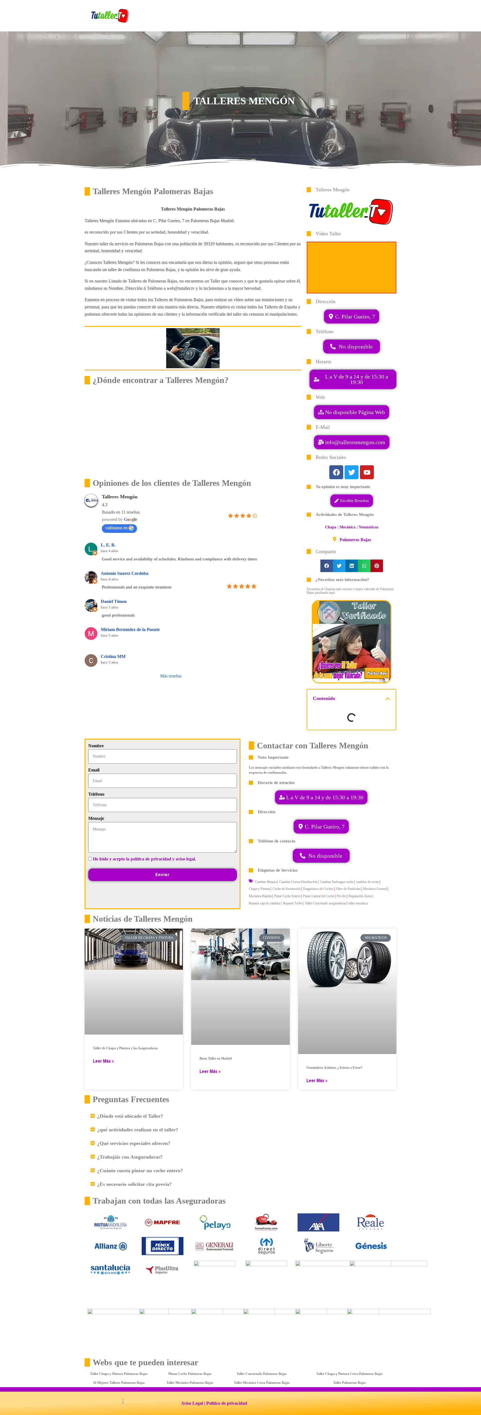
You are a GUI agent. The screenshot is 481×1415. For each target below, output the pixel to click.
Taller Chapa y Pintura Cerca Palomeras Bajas (349, 1374)
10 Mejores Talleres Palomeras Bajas (119, 1383)
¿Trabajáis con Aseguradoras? (130, 1157)
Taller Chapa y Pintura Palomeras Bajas (119, 1374)
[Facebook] (336, 472)
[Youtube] (367, 472)
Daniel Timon (114, 601)
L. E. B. (108, 545)
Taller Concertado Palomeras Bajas (262, 1374)
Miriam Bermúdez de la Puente (130, 629)
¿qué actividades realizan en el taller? (137, 1129)
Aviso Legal (192, 1403)
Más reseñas (170, 676)
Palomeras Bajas (355, 539)
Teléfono (96, 794)
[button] (351, 442)
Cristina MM (113, 656)
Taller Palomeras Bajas (349, 1383)
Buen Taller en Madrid (216, 1058)
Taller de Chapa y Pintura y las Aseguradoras (125, 1048)
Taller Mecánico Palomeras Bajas (189, 1383)
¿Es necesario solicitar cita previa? (134, 1184)
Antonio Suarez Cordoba (124, 573)
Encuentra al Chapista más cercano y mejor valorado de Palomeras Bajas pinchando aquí (350, 591)
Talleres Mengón (120, 496)
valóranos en (116, 527)
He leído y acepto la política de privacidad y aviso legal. (144, 859)
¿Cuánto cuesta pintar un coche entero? (140, 1170)
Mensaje (96, 818)
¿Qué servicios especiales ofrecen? (133, 1143)
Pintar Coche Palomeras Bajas (190, 1374)
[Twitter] (352, 472)
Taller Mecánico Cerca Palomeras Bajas (262, 1383)
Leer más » (103, 1061)
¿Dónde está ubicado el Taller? (130, 1116)
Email (93, 770)
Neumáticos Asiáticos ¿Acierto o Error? (334, 1068)
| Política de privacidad (225, 1403)
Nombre (96, 745)
